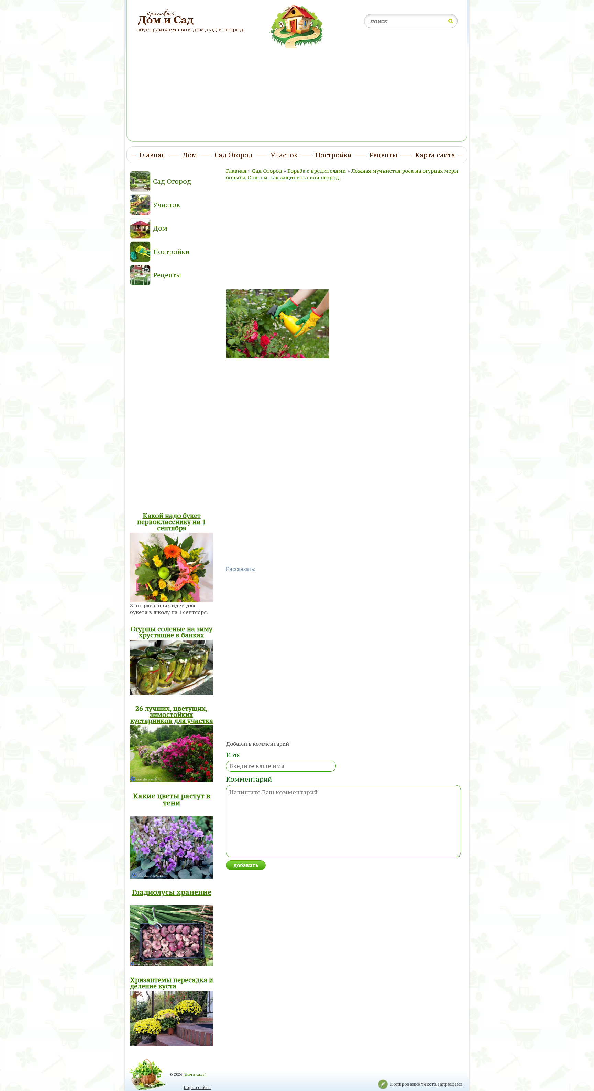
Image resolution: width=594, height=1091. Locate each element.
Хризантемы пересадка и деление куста (171, 983)
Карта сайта (197, 1087)
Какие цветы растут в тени (171, 799)
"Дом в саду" (194, 1074)
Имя (233, 755)
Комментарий (249, 779)
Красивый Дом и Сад (166, 17)
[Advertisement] (297, 90)
